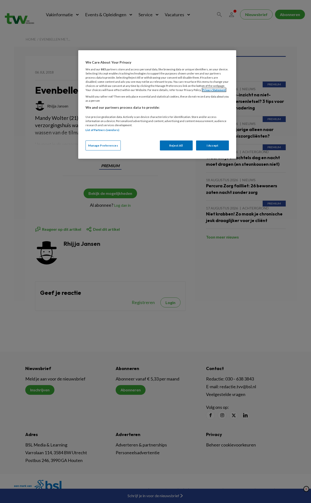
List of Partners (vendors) (102, 130)
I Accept (212, 145)
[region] (157, 104)
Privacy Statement (214, 89)
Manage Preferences (103, 145)
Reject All (176, 145)
